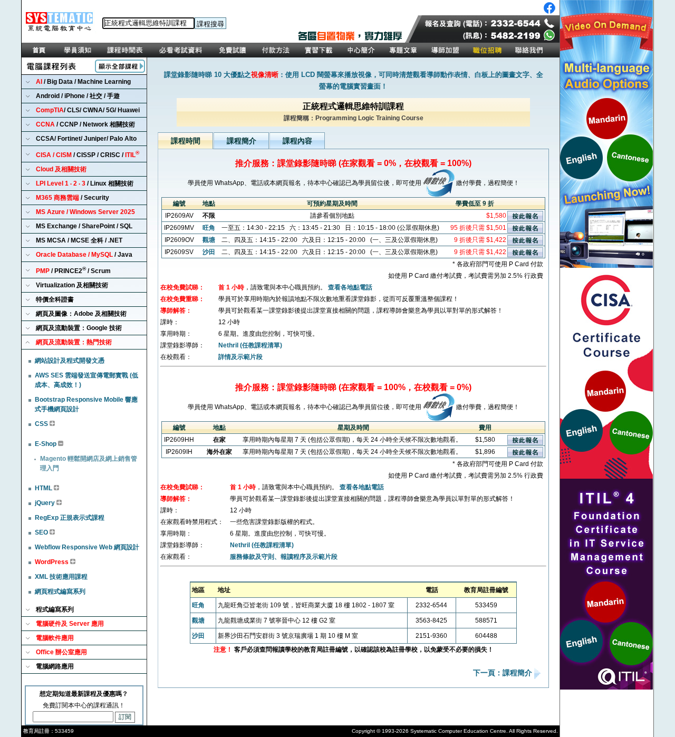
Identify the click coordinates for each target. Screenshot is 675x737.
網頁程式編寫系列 (60, 591)
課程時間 (185, 141)
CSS (42, 424)
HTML (44, 488)
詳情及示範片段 (240, 357)
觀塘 (208, 240)
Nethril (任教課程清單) (250, 345)
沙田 (208, 252)
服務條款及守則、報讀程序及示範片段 (284, 556)
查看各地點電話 (350, 287)
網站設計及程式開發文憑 (69, 360)
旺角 (208, 227)
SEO (42, 532)
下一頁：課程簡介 (503, 673)
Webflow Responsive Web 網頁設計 (87, 547)
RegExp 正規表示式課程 (69, 517)
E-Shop (46, 444)
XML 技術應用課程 (61, 576)
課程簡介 (241, 141)
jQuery (45, 503)
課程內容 (297, 141)
